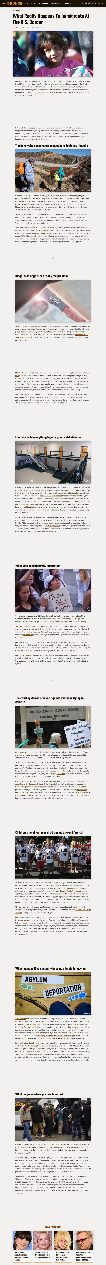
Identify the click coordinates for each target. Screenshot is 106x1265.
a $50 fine (61, 774)
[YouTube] (86, 3)
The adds (51, 496)
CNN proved (28, 635)
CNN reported (26, 655)
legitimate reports (31, 507)
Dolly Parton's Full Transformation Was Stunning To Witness (42, 1255)
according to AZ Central (31, 204)
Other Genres (57, 3)
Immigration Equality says (29, 1043)
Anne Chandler (47, 233)
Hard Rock (43, 3)
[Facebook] (82, 3)
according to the (29, 784)
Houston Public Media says (70, 891)
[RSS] (103, 3)
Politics (16, 10)
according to (48, 1147)
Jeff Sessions (81, 790)
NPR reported (20, 920)
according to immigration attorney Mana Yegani (56, 1035)
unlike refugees (30, 1024)
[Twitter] (92, 3)
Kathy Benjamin (20, 27)
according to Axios (71, 493)
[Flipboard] (96, 3)
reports (20, 1019)
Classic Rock (31, 3)
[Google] (99, 3)
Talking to (25, 626)
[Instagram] (89, 3)
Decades (69, 3)
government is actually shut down (53, 92)
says (53, 526)
